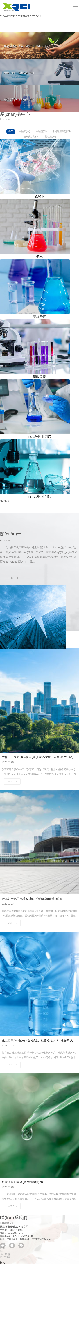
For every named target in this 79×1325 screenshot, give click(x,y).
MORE (3, 501)
